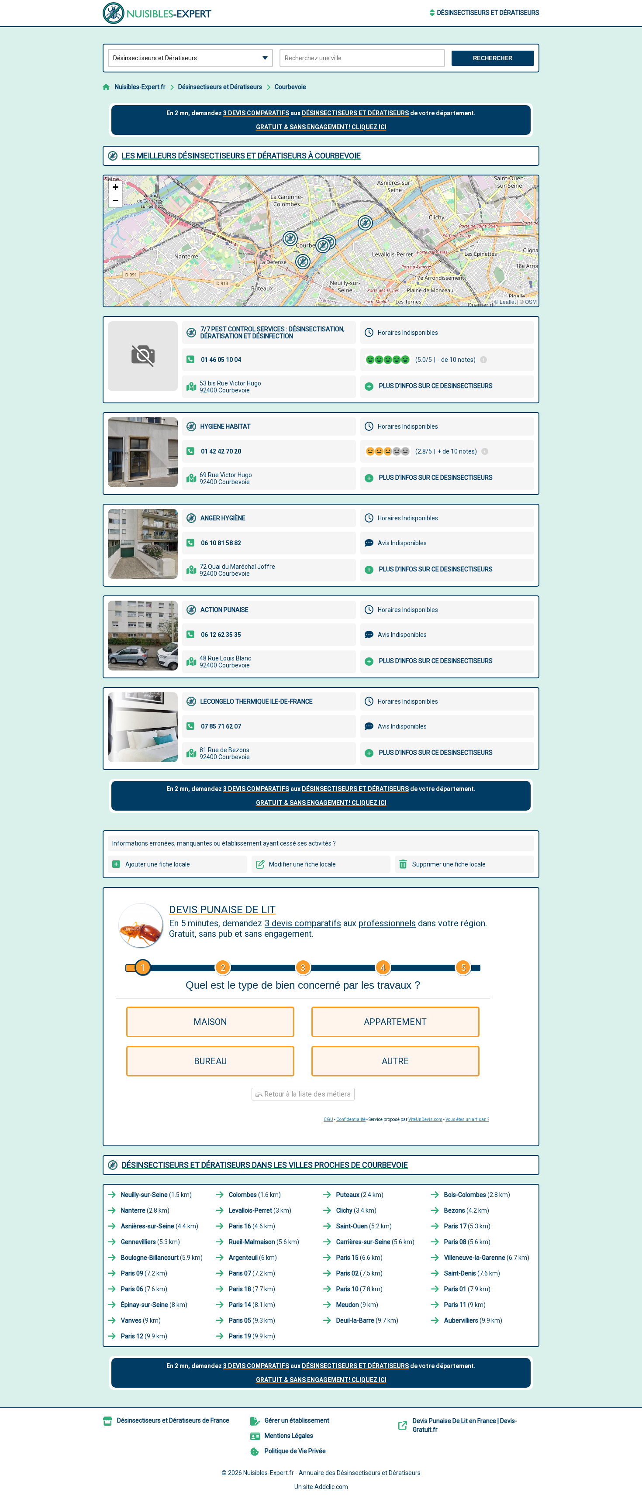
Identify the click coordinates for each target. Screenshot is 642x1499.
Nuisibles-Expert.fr (140, 86)
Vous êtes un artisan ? (467, 1119)
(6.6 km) (359, 1257)
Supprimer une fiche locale (449, 864)
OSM (531, 301)
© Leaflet (505, 301)
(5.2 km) (364, 1226)
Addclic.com (331, 1486)
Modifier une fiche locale (302, 864)
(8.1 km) (252, 1304)
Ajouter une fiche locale (157, 864)
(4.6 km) (252, 1226)
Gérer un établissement (297, 1420)
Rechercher (492, 58)
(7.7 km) (252, 1289)
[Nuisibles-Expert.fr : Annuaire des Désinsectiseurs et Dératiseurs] (157, 13)
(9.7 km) (367, 1320)
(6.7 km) (486, 1257)
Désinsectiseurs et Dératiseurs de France (173, 1420)
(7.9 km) (467, 1289)
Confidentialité (351, 1119)
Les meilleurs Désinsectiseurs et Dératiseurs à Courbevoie (241, 155)
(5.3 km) (467, 1226)
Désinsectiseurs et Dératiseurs (488, 12)
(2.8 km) (477, 1194)
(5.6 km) (264, 1241)
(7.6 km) (472, 1273)
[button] (321, 244)
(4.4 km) (159, 1226)
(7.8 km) (359, 1289)
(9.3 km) (252, 1320)
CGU (328, 1119)
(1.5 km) (156, 1194)
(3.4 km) (356, 1210)
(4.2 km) (466, 1210)
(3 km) (260, 1210)
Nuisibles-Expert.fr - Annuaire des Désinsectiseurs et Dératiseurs (332, 1472)
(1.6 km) (255, 1194)
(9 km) (357, 1304)
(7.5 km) (359, 1273)
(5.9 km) (162, 1257)
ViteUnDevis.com (425, 1119)
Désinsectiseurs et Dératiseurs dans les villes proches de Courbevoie (265, 1164)
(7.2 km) (144, 1273)
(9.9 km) (473, 1320)
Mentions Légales (289, 1435)
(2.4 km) (359, 1194)
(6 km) (253, 1257)
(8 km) (154, 1304)
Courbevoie (290, 86)
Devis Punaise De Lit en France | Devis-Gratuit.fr (465, 1425)
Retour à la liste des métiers (306, 1094)
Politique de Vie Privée (295, 1450)
